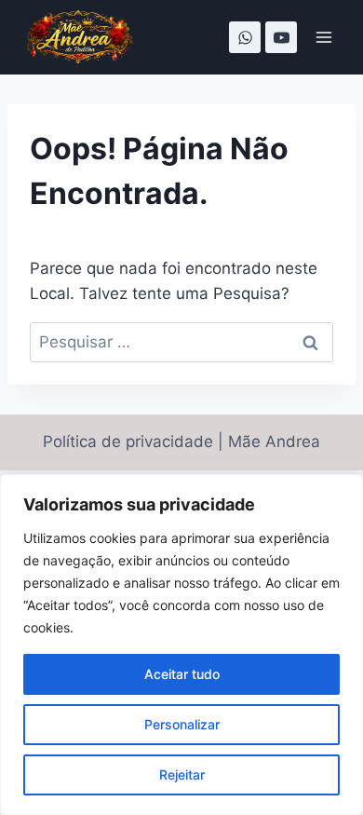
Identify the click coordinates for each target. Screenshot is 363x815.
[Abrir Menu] (323, 36)
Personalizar (182, 724)
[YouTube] (281, 37)
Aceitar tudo (182, 674)
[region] (181, 644)
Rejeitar (182, 774)
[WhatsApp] (245, 37)
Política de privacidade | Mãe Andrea (181, 441)
